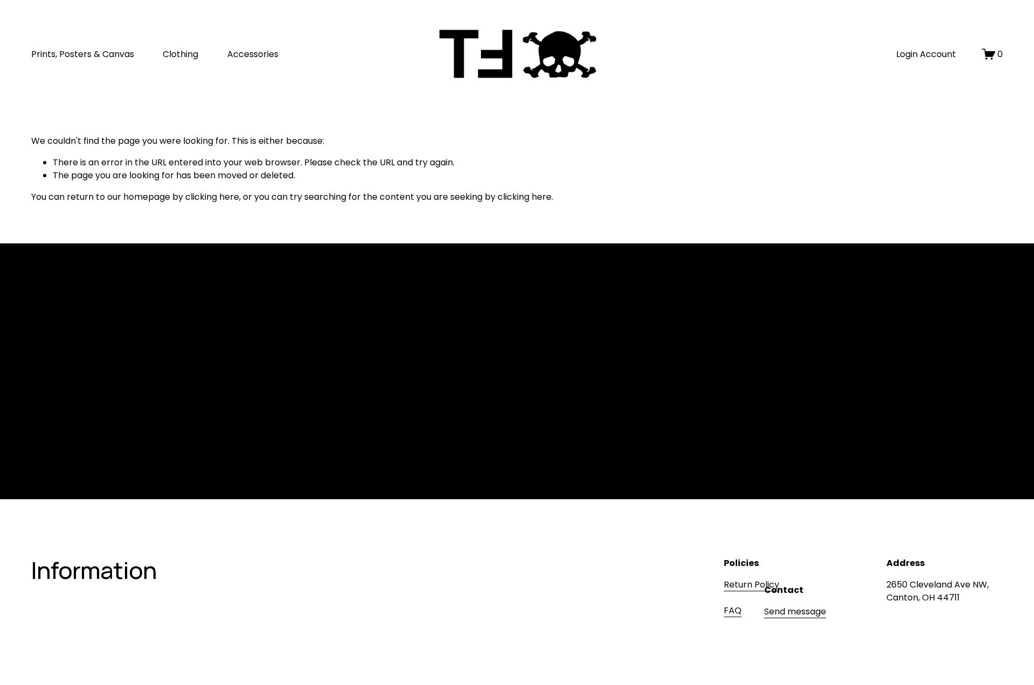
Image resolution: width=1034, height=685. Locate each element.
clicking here (212, 197)
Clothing (180, 54)
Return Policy (751, 584)
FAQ (733, 610)
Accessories (252, 54)
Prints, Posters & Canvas (82, 54)
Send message (795, 611)
